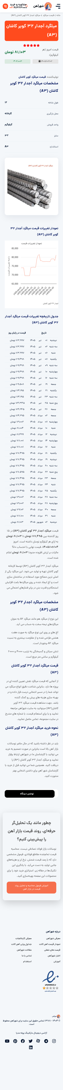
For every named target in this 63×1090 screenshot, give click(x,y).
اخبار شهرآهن (54, 956)
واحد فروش (52, 125)
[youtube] (8, 1041)
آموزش (57, 961)
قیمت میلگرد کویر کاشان (32, 77)
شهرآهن (38, 6)
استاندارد (54, 147)
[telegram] (47, 1041)
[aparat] (39, 1040)
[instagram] (55, 1041)
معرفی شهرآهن (53, 938)
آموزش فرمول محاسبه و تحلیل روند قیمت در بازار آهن (31, 887)
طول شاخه (53, 103)
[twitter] (31, 1041)
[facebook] (24, 1041)
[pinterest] (16, 1041)
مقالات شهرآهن (24, 950)
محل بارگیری (52, 114)
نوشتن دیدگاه (27, 794)
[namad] (50, 981)
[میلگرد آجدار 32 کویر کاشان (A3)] (31, 186)
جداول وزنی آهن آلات (21, 944)
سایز (56, 136)
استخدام (27, 961)
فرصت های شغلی (52, 950)
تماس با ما (27, 956)
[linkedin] (31, 1047)
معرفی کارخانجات (23, 938)
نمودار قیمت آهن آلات (49, 944)
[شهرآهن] (48, 6)
